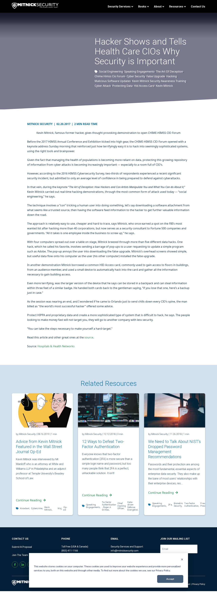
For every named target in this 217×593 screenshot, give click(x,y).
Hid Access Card (144, 86)
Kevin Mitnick (164, 86)
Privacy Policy (198, 584)
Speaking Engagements (139, 71)
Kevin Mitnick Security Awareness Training (159, 81)
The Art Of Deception (169, 71)
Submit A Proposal (22, 547)
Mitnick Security (41, 124)
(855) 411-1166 (69, 550)
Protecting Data (122, 86)
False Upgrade (155, 76)
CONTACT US (20, 538)
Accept (170, 578)
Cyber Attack (103, 86)
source (88, 337)
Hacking (171, 76)
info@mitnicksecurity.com (125, 550)
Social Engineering (111, 71)
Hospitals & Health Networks (56, 346)
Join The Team (20, 555)
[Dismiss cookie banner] (182, 560)
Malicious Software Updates (113, 81)
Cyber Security (136, 76)
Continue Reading (29, 500)
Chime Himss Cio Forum (110, 76)
